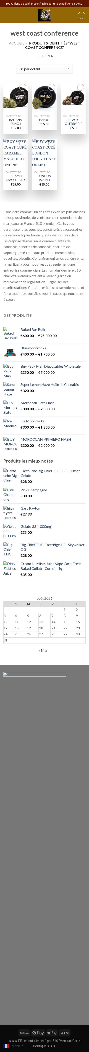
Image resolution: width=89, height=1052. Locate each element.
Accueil (16, 43)
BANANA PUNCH (15, 122)
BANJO (44, 120)
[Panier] (81, 15)
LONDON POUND (44, 178)
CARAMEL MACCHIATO (15, 178)
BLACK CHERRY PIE (73, 122)
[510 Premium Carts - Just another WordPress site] (44, 15)
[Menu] (6, 15)
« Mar (43, 650)
